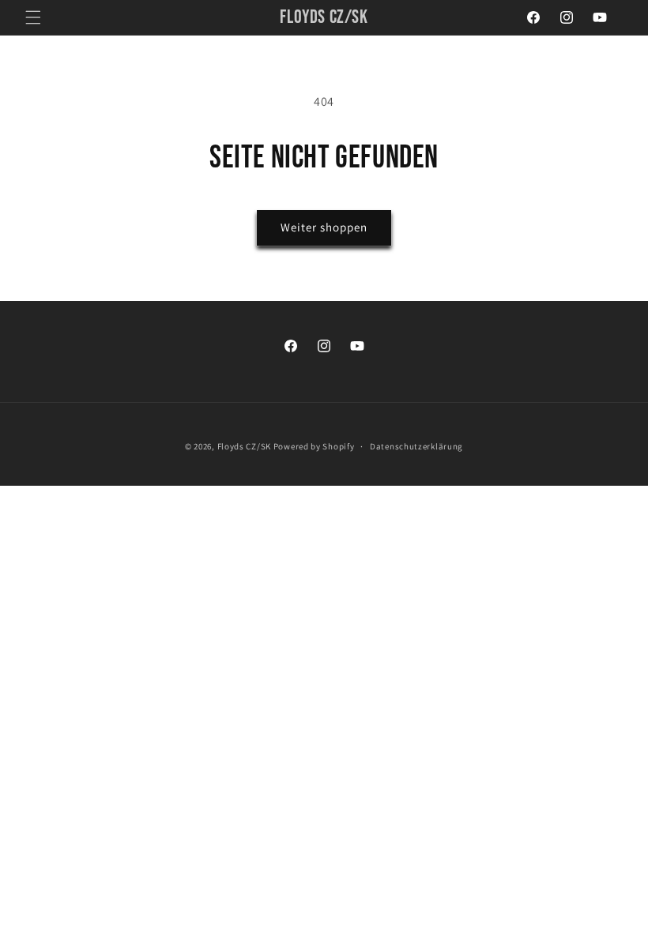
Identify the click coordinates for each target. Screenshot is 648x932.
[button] (33, 17)
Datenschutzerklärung (416, 446)
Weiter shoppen (324, 227)
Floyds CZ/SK (244, 446)
